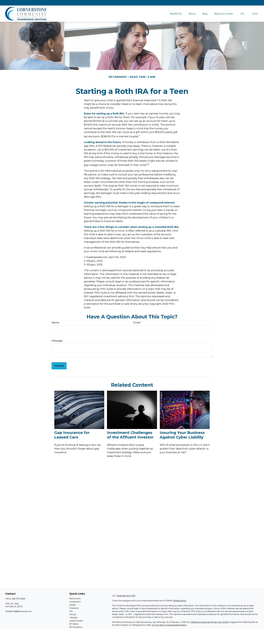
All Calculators (75, 627)
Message (57, 340)
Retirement (75, 598)
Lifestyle (73, 617)
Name (55, 322)
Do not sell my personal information (169, 625)
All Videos (74, 624)
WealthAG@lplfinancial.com (18, 611)
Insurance (74, 608)
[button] (176, 13)
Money (72, 614)
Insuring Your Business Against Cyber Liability (182, 434)
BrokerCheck (180, 600)
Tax (70, 611)
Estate (72, 605)
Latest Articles (76, 621)
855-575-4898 (18, 598)
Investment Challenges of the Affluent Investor (130, 434)
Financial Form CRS (126, 595)
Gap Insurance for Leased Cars (72, 434)
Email (137, 322)
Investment (75, 602)
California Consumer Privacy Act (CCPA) (210, 622)
